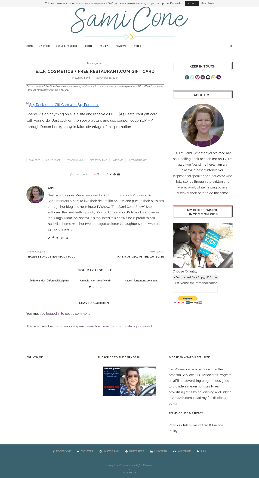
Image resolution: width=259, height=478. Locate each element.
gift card (118, 160)
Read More (207, 3)
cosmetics (34, 160)
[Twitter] (192, 78)
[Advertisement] (67, 141)
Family (104, 46)
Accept (192, 3)
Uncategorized (95, 63)
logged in (53, 313)
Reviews (121, 46)
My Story (45, 46)
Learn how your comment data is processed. (118, 326)
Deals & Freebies (67, 46)
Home (29, 46)
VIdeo (137, 46)
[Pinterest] (197, 78)
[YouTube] (208, 78)
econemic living (75, 160)
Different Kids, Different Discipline (49, 280)
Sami (87, 77)
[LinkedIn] (203, 78)
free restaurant (98, 160)
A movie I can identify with (95, 280)
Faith (88, 46)
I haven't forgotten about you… (141, 280)
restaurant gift (138, 160)
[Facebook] (187, 78)
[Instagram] (213, 78)
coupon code (53, 160)
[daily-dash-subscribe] (130, 381)
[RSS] (218, 78)
